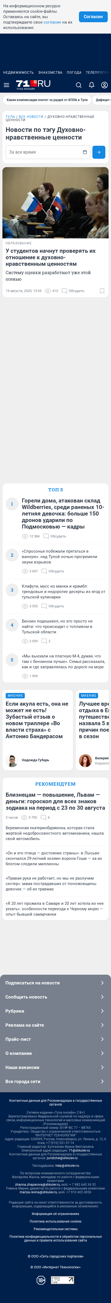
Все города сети (22, 1081)
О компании (18, 1053)
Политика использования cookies (55, 1221)
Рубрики (14, 1011)
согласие (52, 22)
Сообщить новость (26, 997)
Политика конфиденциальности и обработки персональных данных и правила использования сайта (55, 1238)
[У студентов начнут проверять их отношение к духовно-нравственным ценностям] (55, 202)
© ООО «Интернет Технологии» (55, 1267)
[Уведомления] (91, 85)
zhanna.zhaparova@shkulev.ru (37, 1185)
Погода (74, 72)
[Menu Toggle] (6, 85)
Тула (10, 117)
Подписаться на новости (32, 983)
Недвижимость (18, 72)
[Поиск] (78, 85)
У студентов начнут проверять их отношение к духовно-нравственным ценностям (51, 257)
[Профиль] (104, 85)
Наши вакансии (22, 1067)
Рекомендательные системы (56, 1229)
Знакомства (50, 72)
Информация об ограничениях (55, 1214)
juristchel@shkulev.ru (62, 1158)
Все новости (31, 117)
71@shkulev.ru (79, 1150)
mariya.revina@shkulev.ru (38, 1192)
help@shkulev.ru (67, 1166)
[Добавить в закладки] (102, 291)
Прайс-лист (18, 1039)
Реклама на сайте (24, 1025)
